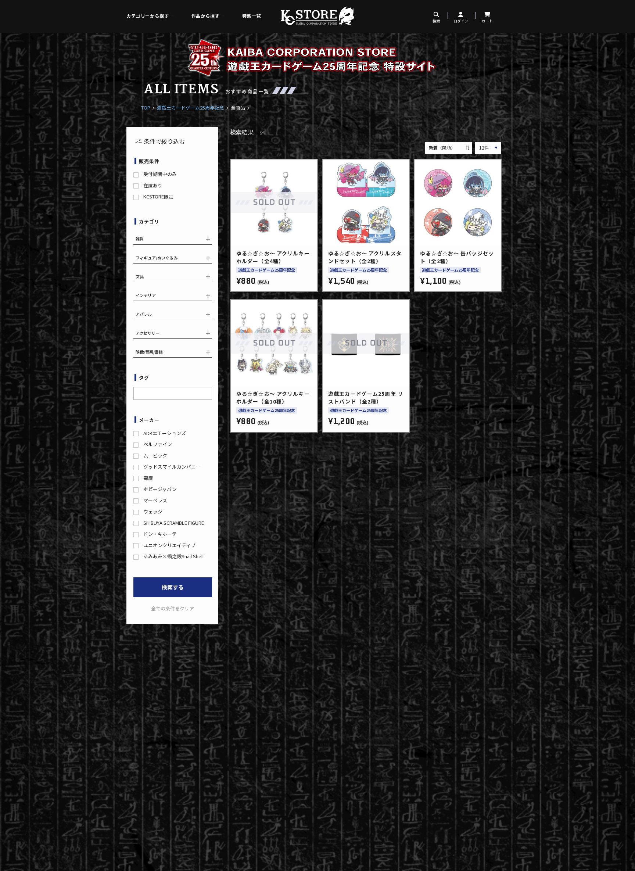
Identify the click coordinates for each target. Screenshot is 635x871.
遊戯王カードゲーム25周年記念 (190, 107)
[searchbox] (138, 392)
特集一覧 (251, 15)
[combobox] (172, 393)
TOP (145, 107)
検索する (173, 587)
